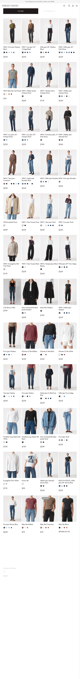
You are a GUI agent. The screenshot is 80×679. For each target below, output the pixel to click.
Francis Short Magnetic (66, 649)
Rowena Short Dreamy (47, 608)
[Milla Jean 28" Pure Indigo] (68, 248)
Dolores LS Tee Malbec (29, 351)
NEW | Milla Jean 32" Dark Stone (66, 48)
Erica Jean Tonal (64, 437)
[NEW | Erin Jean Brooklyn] (68, 163)
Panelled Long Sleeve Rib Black (30, 438)
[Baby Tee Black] (68, 509)
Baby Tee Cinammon (47, 524)
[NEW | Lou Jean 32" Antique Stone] (12, 119)
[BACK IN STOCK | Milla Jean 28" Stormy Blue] (68, 465)
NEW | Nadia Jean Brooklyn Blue (28, 179)
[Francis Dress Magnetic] (49, 634)
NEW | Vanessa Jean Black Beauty (49, 265)
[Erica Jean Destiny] (31, 377)
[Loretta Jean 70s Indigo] (49, 550)
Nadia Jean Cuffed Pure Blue (48, 394)
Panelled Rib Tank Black (30, 649)
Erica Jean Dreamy (9, 608)
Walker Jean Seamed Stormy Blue (47, 482)
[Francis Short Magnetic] (68, 634)
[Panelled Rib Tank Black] (31, 634)
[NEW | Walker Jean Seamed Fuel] (68, 119)
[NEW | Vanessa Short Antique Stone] (49, 75)
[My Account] (73, 5)
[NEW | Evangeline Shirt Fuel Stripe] (12, 248)
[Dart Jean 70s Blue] (12, 550)
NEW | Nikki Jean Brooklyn (49, 178)
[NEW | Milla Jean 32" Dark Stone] (68, 31)
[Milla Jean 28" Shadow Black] (49, 31)
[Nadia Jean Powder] (12, 634)
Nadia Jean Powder (7, 650)
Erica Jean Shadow (9, 351)
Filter (21, 11)
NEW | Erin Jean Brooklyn (67, 178)
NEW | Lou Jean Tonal (66, 222)
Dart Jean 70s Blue (9, 566)
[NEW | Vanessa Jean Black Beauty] (49, 248)
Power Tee (25, 481)
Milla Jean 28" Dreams (29, 608)
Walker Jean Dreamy (65, 566)
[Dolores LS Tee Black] (49, 336)
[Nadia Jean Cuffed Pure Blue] (49, 377)
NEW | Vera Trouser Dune (30, 222)
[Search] (69, 5)
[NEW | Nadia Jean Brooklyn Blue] (31, 163)
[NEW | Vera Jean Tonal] (49, 206)
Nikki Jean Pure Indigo (66, 393)
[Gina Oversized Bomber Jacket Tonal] (49, 421)
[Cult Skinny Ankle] (12, 292)
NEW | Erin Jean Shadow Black (11, 48)
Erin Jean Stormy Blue (10, 524)
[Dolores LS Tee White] (68, 336)
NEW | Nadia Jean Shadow (65, 309)
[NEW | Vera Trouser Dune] (31, 206)
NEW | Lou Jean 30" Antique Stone (29, 136)
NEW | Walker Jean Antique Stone (65, 92)
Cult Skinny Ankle (9, 308)
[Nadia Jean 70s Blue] (31, 550)
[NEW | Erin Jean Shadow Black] (12, 31)
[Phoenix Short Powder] (68, 592)
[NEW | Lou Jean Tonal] (68, 206)
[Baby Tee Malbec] (31, 509)
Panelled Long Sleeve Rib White (11, 438)
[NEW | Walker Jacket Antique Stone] (31, 75)
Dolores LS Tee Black (47, 351)
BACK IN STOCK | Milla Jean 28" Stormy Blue (67, 482)
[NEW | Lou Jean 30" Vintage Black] (31, 31)
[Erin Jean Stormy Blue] (12, 509)
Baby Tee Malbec (27, 524)
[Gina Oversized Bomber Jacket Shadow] (31, 292)
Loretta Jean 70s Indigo (48, 566)
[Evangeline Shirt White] (12, 465)
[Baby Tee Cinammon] (49, 509)
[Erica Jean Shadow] (12, 336)
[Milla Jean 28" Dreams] (31, 592)
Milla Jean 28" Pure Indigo (67, 264)
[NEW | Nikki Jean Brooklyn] (49, 163)
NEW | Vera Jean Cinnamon (9, 179)
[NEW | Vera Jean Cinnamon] (12, 163)
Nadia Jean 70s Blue (28, 566)
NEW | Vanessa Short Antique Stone (47, 92)
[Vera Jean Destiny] (12, 377)
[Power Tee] (31, 465)
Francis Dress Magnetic (48, 649)
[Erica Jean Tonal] (68, 421)
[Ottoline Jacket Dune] (12, 206)
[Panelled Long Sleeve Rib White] (12, 421)
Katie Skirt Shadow (46, 308)
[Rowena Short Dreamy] (49, 592)
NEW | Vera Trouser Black (30, 264)
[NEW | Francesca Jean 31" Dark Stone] (49, 119)
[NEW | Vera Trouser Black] (31, 248)
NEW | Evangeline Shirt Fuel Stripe (11, 265)
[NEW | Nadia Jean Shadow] (68, 292)
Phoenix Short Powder (66, 608)
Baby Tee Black (64, 524)
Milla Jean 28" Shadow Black (48, 48)
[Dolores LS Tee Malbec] (31, 336)
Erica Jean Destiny (28, 393)
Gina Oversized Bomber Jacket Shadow (30, 309)
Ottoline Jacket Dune (10, 222)
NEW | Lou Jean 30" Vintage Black (29, 48)
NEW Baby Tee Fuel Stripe (12, 91)
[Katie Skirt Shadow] (49, 292)
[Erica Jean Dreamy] (12, 592)
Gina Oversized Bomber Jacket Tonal (48, 438)
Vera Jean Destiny (9, 393)
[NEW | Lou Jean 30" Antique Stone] (31, 119)
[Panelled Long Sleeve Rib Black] (31, 421)
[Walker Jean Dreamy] (68, 550)
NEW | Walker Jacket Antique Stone (29, 92)
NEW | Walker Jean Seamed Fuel (65, 136)
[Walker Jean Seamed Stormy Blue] (49, 465)
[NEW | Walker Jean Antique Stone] (68, 75)
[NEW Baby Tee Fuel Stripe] (12, 75)
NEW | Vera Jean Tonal (48, 222)
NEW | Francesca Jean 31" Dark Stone (49, 136)
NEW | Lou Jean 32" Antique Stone (10, 136)
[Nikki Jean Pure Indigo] (68, 377)
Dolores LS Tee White (66, 351)
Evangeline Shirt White (11, 481)
